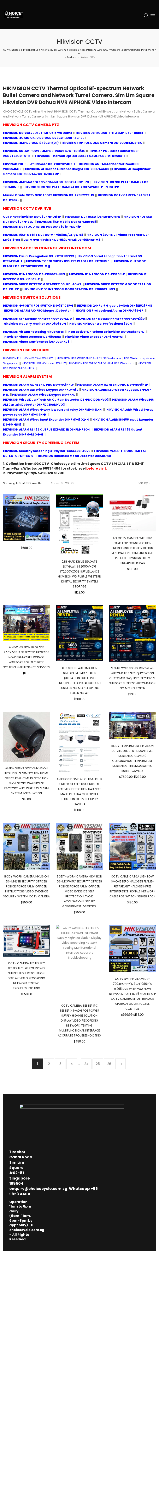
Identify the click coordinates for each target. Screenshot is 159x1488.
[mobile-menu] (152, 14)
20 (67, 483)
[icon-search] (146, 15)
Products (72, 57)
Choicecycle (62, 463)
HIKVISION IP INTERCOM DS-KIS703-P (97, 274)
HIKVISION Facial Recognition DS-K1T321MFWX (38, 256)
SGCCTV (41, 463)
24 (86, 1063)
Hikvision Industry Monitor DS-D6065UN (35, 324)
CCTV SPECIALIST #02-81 (123, 463)
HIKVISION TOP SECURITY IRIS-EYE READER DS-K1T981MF (67, 261)
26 (109, 1063)
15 (62, 483)
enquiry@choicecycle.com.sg (38, 1188)
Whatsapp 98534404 (41, 468)
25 (72, 483)
